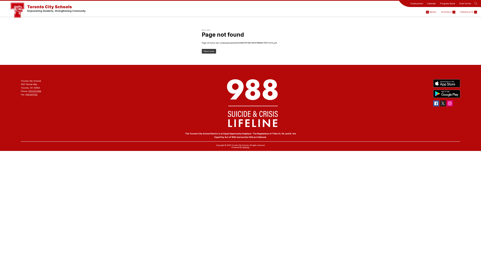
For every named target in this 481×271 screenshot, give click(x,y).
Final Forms (465, 3)
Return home (209, 51)
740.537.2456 (34, 91)
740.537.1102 (31, 94)
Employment (416, 3)
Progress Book (447, 3)
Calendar (431, 3)
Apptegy (246, 147)
